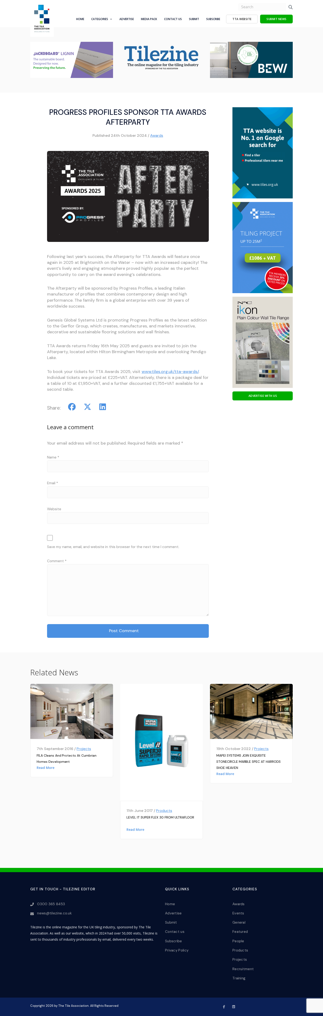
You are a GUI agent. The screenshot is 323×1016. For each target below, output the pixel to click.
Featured (240, 931)
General (238, 922)
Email (52, 483)
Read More (45, 767)
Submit (194, 19)
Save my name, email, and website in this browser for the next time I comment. (113, 546)
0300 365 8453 (51, 904)
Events (238, 913)
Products (164, 810)
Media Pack (149, 19)
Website (54, 509)
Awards (156, 135)
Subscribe (213, 19)
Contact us (174, 931)
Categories (99, 19)
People (238, 941)
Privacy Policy (176, 950)
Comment (56, 561)
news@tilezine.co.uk (54, 913)
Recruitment (243, 969)
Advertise (126, 19)
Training (238, 978)
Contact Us (173, 19)
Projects (84, 748)
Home (80, 19)
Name (53, 457)
